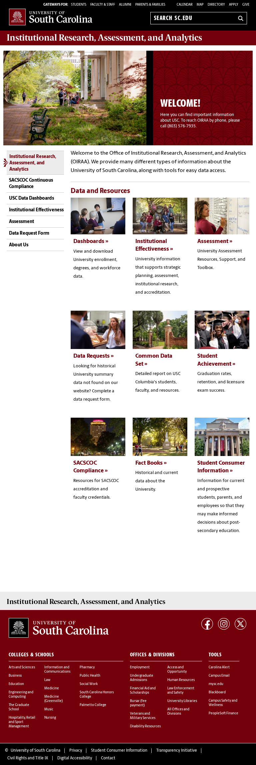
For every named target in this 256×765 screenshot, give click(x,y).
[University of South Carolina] (59, 628)
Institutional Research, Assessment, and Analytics (32, 163)
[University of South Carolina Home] (50, 17)
